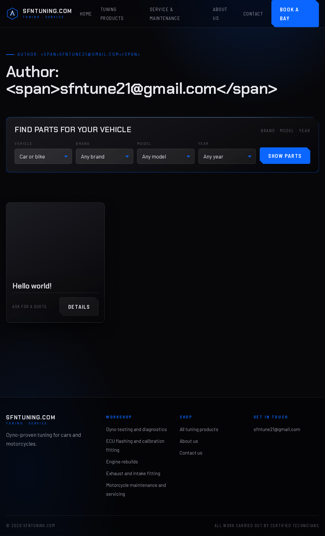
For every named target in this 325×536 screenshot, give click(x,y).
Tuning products (112, 14)
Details (79, 306)
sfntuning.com (47, 14)
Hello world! (32, 286)
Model (144, 143)
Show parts (285, 155)
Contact (253, 14)
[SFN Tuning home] (12, 13)
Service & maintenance (165, 14)
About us (220, 14)
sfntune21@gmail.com (277, 429)
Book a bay (289, 13)
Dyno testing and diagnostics (136, 429)
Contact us (191, 452)
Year (203, 143)
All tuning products (199, 429)
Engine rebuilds (122, 461)
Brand (83, 143)
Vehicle (23, 143)
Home (86, 14)
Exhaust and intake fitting (133, 473)
